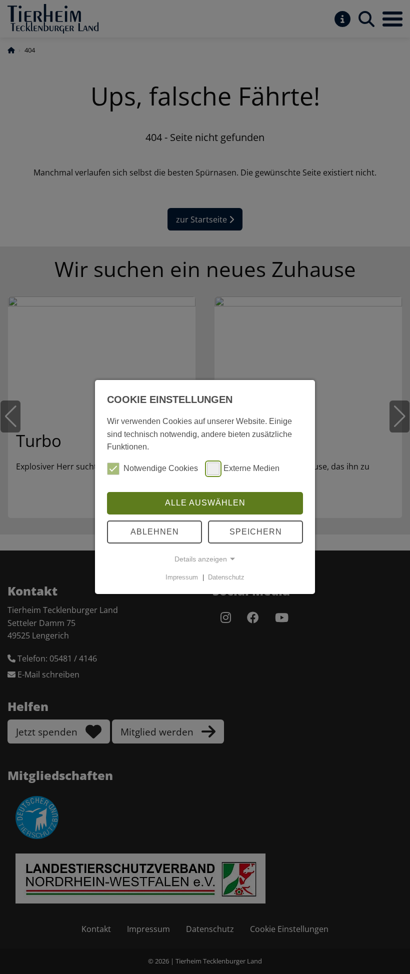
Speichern (256, 532)
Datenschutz (226, 577)
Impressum (182, 577)
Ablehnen (154, 532)
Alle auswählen (205, 502)
